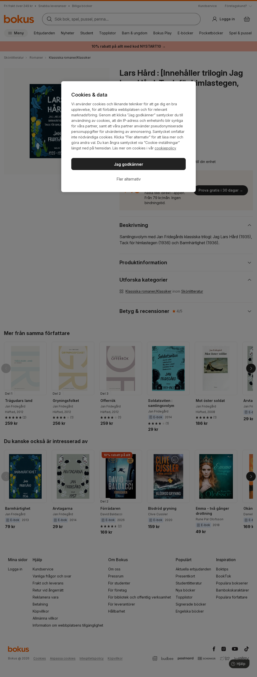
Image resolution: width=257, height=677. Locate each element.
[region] (128, 136)
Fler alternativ (128, 179)
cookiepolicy (165, 148)
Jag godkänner (128, 164)
